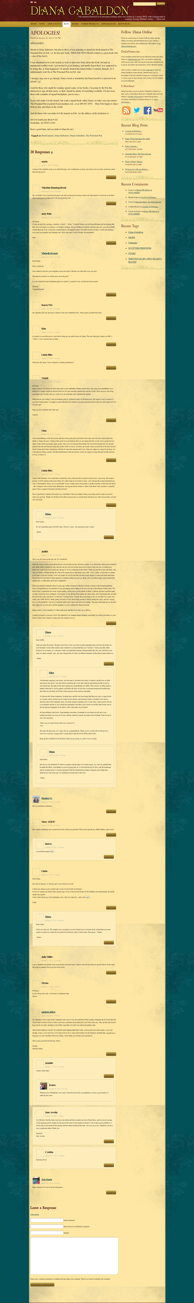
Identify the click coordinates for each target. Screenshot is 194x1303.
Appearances (108, 24)
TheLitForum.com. (134, 59)
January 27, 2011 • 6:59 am (50, 987)
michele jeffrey (48, 1012)
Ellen (51, 672)
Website (66, 1233)
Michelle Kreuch (49, 253)
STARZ (132, 253)
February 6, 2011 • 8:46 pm (54, 920)
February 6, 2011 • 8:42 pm (54, 518)
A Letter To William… (133, 131)
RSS (126, 110)
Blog (66, 24)
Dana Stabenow (62, 135)
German (35, 2)
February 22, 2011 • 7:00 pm (54, 1156)
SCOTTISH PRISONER (139, 248)
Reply (111, 177)
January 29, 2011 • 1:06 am (50, 358)
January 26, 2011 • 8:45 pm (50, 1183)
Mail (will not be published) (76, 1226)
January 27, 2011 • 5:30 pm (50, 825)
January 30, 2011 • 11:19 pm (51, 257)
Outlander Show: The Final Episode (138, 154)
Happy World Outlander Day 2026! (137, 138)
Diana (48, 514)
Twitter (137, 110)
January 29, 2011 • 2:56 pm (54, 847)
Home (34, 24)
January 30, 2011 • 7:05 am (54, 1116)
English (32, 2)
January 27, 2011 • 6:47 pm (50, 802)
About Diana (54, 24)
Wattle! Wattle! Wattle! (134, 161)
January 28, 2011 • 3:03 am (58, 1089)
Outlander (132, 242)
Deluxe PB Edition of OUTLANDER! (140, 191)
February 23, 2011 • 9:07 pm (51, 191)
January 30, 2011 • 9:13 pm (50, 309)
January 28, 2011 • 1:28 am (50, 474)
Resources (124, 24)
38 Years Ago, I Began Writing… (137, 169)
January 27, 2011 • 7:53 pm (54, 1067)
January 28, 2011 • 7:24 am (50, 434)
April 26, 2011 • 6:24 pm (57, 755)
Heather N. (46, 798)
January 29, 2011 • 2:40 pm (50, 332)
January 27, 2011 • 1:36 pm (50, 875)
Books (75, 24)
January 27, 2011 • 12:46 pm (51, 960)
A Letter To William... (148, 197)
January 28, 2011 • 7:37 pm (50, 382)
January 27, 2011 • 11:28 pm (51, 555)
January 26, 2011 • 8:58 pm (50, 1016)
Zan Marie (46, 1179)
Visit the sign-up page (135, 96)
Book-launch (48, 135)
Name (69, 1220)
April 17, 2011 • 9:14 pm (49, 165)
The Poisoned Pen (94, 135)
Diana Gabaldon (77, 135)
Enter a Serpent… (131, 146)
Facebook (147, 110)
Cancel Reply (34, 1214)
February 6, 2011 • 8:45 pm (54, 636)
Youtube (158, 110)
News (42, 24)
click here (149, 70)
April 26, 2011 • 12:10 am (57, 676)
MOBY (131, 237)
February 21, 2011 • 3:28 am (51, 217)
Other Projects (90, 24)
